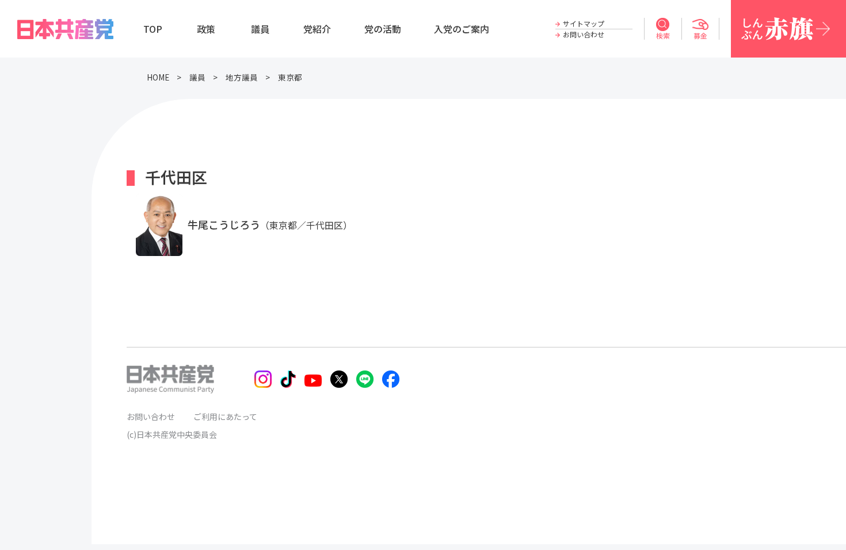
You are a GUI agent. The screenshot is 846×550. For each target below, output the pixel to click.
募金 (700, 35)
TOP (152, 29)
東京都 (290, 77)
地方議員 (242, 77)
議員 (260, 29)
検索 (663, 35)
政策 (206, 29)
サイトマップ (583, 23)
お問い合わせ (583, 34)
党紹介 (317, 29)
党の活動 (382, 29)
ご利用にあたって (225, 416)
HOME (158, 77)
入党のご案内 (461, 29)
